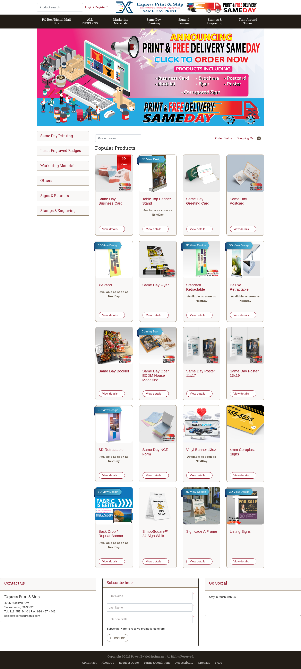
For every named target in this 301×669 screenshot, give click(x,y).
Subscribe (117, 638)
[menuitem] (56, 21)
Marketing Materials (58, 166)
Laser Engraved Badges (60, 151)
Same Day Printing (56, 136)
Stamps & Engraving (58, 211)
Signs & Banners (54, 196)
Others (46, 181)
